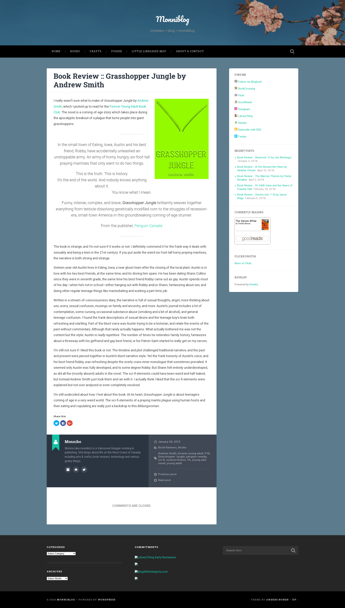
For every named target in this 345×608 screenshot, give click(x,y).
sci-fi (161, 459)
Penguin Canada (148, 225)
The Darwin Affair (246, 221)
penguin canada (196, 456)
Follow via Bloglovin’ (249, 81)
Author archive (68, 469)
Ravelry (242, 122)
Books (75, 51)
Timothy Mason (244, 224)
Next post (164, 480)
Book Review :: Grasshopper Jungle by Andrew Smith (120, 80)
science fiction (176, 459)
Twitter (242, 136)
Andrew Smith (167, 453)
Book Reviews (167, 447)
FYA (207, 453)
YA (189, 459)
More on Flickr (243, 263)
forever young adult (190, 453)
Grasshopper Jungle (171, 456)
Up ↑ (295, 599)
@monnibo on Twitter (84, 469)
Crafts (96, 51)
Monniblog (172, 19)
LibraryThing (245, 116)
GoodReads (244, 102)
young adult (174, 463)
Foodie (116, 51)
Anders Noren (277, 599)
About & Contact (190, 51)
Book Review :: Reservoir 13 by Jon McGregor (264, 157)
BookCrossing (246, 88)
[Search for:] (260, 550)
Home (56, 51)
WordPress (106, 599)
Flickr (240, 95)
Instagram (243, 109)
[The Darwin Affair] (265, 229)
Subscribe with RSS (249, 129)
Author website (76, 469)
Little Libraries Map (149, 51)
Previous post (167, 474)
